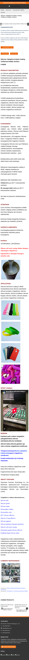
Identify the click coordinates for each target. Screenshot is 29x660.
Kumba (2, 10)
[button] (28, 24)
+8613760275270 (6, 630)
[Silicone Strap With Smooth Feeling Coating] (7, 605)
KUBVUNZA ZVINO (9, 646)
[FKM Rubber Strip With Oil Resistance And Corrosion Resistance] (21, 606)
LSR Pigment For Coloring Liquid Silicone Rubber (17, 591)
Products (8, 10)
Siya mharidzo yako (8, 47)
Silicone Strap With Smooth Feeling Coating (7, 609)
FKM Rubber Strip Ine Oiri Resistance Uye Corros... (21, 611)
